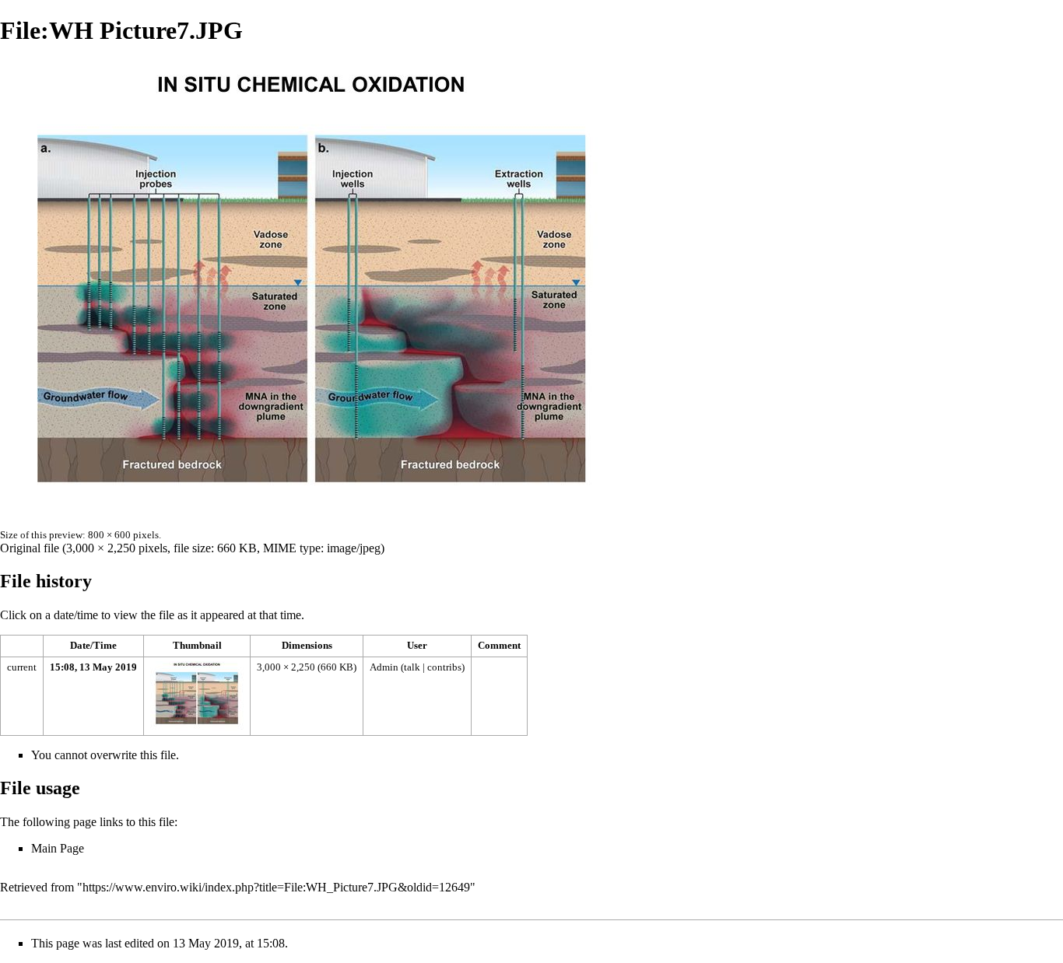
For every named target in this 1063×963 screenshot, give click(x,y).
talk (412, 667)
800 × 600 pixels (123, 535)
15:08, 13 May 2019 (93, 667)
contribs (444, 667)
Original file (29, 548)
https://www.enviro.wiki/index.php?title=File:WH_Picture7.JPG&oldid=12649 (276, 887)
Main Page (57, 848)
